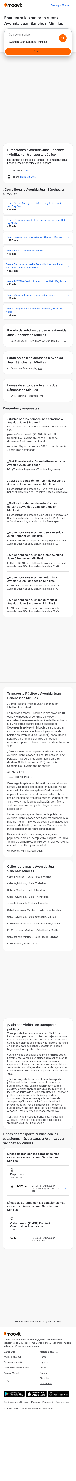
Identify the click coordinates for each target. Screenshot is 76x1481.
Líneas (43, 1357)
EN (8, 1381)
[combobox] (38, 35)
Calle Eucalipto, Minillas (47, 923)
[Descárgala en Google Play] (14, 1394)
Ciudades (44, 1378)
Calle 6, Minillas (16, 890)
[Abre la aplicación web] (58, 1394)
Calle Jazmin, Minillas (19, 937)
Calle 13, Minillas (16, 916)
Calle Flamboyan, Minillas (21, 910)
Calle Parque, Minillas (40, 876)
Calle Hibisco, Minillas (19, 923)
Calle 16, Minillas (16, 896)
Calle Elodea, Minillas (46, 937)
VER (66, 341)
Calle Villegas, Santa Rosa (22, 943)
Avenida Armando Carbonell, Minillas (28, 903)
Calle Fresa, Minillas (50, 910)
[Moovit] (13, 5)
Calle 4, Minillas (16, 876)
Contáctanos (62, 1402)
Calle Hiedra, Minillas (48, 930)
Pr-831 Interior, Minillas (20, 930)
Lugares (44, 1362)
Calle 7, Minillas (37, 883)
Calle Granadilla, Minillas (42, 916)
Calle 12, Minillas (38, 896)
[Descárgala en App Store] (36, 1394)
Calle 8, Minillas (36, 890)
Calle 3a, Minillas (16, 883)
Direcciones (46, 1383)
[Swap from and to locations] (63, 38)
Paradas (44, 1373)
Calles (43, 1367)
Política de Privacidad (42, 1402)
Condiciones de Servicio (16, 1402)
